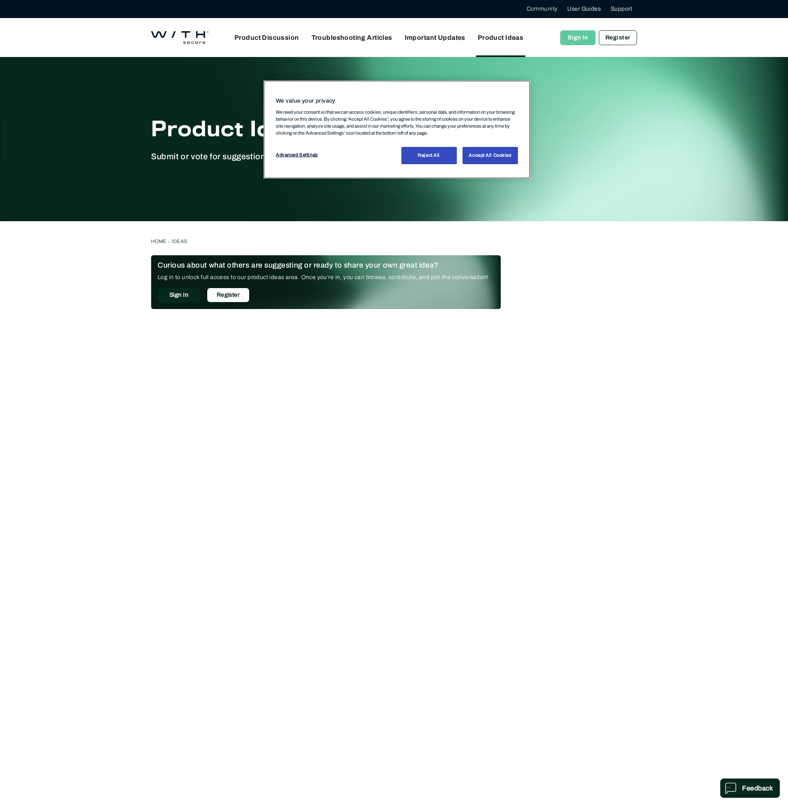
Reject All (429, 155)
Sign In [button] (179, 295)
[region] (396, 129)
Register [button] (228, 295)
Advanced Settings (297, 155)
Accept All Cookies (490, 155)
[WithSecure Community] (179, 37)
